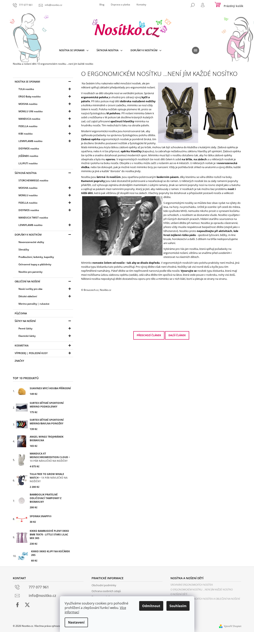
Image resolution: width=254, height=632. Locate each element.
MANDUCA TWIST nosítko (33, 217)
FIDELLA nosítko (27, 126)
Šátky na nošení (25, 321)
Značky (19, 360)
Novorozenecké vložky (31, 242)
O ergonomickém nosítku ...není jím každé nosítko (201, 589)
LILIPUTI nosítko (28, 163)
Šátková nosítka (26, 173)
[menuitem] (74, 50)
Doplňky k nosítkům (28, 234)
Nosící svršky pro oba (30, 289)
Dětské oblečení (27, 296)
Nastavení (76, 622)
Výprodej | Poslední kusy (31, 353)
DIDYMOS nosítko (28, 148)
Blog (101, 4)
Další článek (177, 335)
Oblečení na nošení (27, 281)
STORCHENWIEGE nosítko (33, 180)
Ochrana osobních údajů (106, 591)
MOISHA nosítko (27, 104)
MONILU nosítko (28, 195)
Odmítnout (151, 606)
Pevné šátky (25, 328)
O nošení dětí (178, 594)
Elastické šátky (27, 336)
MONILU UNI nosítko (30, 111)
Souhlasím (178, 606)
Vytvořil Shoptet (232, 626)
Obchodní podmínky (104, 585)
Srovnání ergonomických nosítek (191, 584)
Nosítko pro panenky (30, 272)
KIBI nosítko (25, 133)
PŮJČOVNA (21, 313)
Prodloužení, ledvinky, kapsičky (36, 257)
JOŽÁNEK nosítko (28, 156)
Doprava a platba (120, 4)
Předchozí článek (149, 335)
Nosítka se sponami (27, 81)
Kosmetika (22, 345)
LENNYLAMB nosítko (30, 141)
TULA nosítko (26, 89)
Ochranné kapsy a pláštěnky (34, 264)
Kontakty (141, 4)
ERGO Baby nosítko (29, 96)
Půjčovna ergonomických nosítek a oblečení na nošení (205, 598)
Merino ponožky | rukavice (33, 303)
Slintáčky (23, 249)
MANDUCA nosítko (29, 118)
